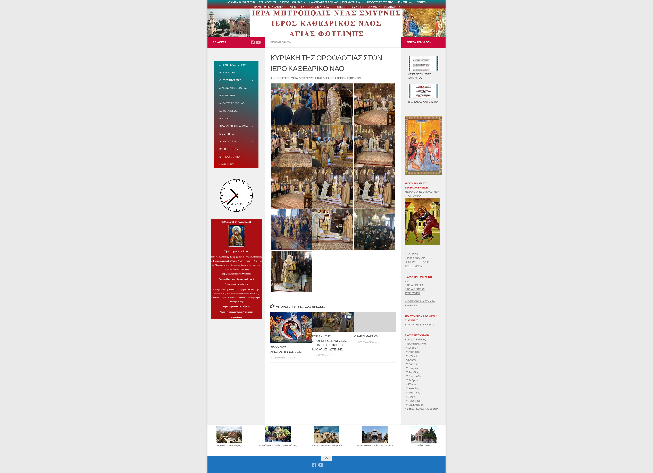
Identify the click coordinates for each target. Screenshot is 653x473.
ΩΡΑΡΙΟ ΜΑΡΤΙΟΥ (366, 336)
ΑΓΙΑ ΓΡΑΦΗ (412, 253)
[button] (303, 2)
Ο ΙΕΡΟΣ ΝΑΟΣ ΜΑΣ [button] (291, 2)
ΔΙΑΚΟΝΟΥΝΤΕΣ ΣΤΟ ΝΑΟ (324, 2)
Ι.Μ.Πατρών (411, 368)
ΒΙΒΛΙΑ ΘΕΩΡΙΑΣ (415, 289)
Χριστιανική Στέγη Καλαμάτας (421, 408)
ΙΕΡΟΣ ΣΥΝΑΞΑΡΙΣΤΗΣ (418, 258)
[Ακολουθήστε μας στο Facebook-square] (253, 42)
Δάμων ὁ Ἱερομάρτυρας (251, 265)
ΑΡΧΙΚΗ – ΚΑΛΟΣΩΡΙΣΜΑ (241, 2)
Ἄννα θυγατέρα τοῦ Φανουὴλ (250, 261)
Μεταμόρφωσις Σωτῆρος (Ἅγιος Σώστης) (278, 445)
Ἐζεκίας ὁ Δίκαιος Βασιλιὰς (224, 261)
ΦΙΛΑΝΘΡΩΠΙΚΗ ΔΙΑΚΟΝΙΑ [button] (268, 7)
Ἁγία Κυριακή (423, 445)
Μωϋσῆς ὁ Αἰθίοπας (219, 257)
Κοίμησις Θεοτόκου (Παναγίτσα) (327, 445)
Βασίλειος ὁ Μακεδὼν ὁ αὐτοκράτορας (244, 297)
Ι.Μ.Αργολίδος (413, 400)
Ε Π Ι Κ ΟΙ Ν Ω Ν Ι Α (370, 7)
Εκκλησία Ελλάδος (415, 339)
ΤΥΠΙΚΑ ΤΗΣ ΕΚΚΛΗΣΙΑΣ (419, 324)
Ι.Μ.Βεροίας (411, 347)
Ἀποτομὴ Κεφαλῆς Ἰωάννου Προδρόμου (230, 289)
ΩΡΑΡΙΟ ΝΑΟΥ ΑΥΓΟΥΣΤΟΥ (423, 101)
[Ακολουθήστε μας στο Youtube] (258, 42)
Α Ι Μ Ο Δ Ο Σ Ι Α (320, 7)
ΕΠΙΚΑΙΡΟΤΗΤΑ (267, 2)
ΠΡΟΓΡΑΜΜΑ (413, 195)
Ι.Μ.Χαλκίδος (412, 388)
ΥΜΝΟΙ (409, 281)
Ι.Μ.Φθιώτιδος (412, 392)
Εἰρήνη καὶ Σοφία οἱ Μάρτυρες (236, 269)
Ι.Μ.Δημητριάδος (414, 404)
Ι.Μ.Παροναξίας (413, 376)
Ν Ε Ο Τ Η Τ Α (297, 7)
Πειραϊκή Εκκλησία (415, 343)
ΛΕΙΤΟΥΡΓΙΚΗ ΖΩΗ (418, 42)
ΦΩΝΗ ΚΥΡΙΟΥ (392, 7)
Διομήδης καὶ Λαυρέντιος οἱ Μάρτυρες (246, 257)
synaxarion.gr (236, 317)
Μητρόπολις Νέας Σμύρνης (229, 445)
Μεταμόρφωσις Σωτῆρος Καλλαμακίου (375, 445)
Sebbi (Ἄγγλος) (236, 301)
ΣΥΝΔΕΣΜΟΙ (412, 293)
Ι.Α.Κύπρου (411, 384)
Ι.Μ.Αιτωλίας (411, 372)
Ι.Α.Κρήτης (410, 360)
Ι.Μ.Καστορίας (413, 351)
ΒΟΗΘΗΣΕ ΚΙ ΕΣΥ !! (346, 7)
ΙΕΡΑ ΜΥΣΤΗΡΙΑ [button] (351, 2)
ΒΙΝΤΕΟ (421, 2)
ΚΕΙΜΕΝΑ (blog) (405, 2)
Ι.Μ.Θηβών (411, 355)
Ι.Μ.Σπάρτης (411, 380)
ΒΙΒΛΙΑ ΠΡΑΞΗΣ (414, 285)
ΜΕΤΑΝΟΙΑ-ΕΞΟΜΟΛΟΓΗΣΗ (422, 191)
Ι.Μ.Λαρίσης (411, 364)
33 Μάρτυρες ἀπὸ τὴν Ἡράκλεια (225, 265)
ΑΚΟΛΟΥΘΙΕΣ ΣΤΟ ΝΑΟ (380, 2)
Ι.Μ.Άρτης (410, 396)
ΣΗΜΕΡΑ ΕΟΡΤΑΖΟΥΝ (418, 262)
